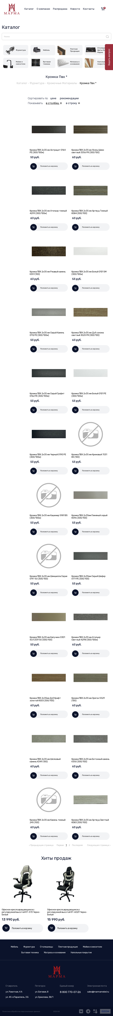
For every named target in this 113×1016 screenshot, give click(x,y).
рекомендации (69, 98)
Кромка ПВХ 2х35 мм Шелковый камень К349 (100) (45, 760)
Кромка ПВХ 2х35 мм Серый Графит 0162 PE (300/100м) (47, 394)
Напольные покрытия (81, 952)
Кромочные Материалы (62, 83)
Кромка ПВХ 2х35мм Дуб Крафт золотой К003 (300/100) (45, 699)
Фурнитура (37, 83)
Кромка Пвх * (88, 83)
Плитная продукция (68, 947)
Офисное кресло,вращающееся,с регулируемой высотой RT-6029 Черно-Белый (67, 912)
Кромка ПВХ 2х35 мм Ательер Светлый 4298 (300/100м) (86, 638)
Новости (75, 8)
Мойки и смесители (92, 947)
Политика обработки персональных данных (21, 1011)
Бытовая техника (30, 952)
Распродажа (60, 8)
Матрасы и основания (54, 952)
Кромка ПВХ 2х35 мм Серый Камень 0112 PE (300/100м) (47, 333)
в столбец (53, 103)
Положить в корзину (49, 166)
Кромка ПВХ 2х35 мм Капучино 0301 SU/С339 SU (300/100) (47, 638)
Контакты (88, 8)
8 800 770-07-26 (70, 992)
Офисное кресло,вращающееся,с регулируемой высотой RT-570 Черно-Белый (21, 912)
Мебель (14, 947)
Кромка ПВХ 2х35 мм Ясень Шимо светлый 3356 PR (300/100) (88, 151)
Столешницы (46, 947)
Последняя (77, 845)
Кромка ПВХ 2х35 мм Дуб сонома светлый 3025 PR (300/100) (88, 333)
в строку (72, 103)
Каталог (29, 8)
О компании (43, 8)
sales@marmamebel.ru (98, 992)
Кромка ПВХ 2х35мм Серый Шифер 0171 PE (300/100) (88, 577)
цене (53, 98)
